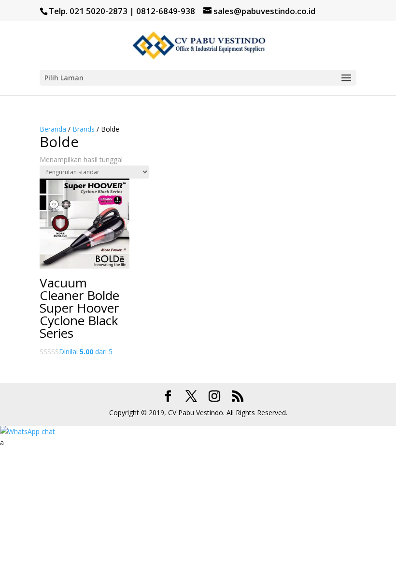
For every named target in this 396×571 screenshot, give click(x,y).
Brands (83, 129)
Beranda (53, 129)
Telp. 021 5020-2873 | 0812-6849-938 (122, 10)
